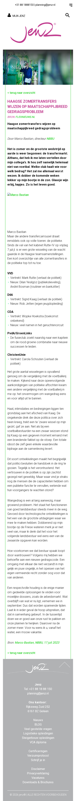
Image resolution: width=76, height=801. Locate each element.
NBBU (50, 138)
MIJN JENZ (19, 15)
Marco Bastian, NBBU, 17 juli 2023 (37, 642)
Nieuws (38, 720)
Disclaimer (38, 769)
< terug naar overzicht (21, 93)
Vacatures (38, 778)
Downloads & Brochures (38, 782)
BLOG (38, 724)
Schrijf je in (38, 760)
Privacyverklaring (38, 773)
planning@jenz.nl (45, 4)
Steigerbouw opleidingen (38, 738)
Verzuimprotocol (38, 755)
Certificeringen (38, 751)
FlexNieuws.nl (25, 116)
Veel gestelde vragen (38, 729)
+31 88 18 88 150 (40, 689)
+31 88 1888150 (24, 4)
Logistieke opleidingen (38, 733)
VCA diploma (38, 742)
